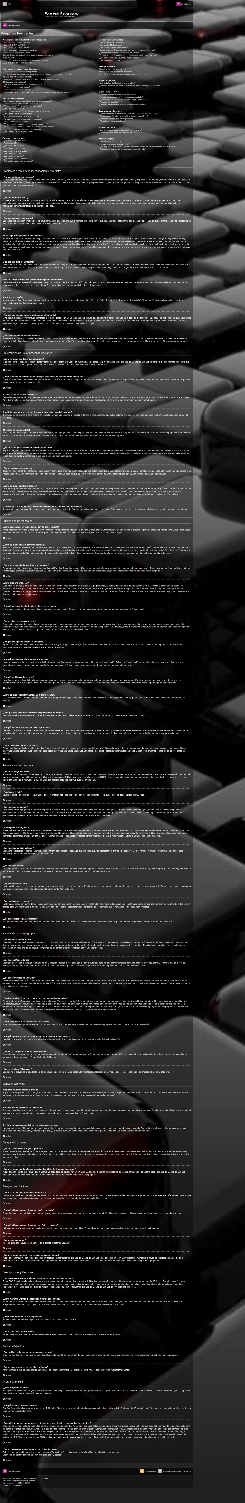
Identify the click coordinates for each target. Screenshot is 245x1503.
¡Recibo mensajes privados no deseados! (115, 72)
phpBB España (29, 1481)
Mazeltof (22, 1483)
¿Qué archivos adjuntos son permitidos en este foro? (120, 130)
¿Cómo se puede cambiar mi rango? (17, 90)
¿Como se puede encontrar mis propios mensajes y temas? (123, 105)
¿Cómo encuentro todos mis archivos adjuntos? (118, 133)
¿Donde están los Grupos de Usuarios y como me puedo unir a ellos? (127, 50)
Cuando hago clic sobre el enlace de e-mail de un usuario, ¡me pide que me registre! (36, 92)
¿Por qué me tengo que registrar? (16, 42)
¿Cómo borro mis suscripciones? (112, 121)
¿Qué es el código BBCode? (14, 141)
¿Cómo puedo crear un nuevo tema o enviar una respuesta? (27, 101)
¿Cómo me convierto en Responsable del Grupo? (119, 53)
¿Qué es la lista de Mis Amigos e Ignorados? (117, 83)
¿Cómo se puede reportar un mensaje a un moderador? (25, 124)
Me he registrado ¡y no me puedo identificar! (20, 50)
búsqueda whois (33, 1429)
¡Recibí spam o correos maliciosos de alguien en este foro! (122, 74)
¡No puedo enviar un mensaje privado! (114, 69)
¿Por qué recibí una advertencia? (16, 122)
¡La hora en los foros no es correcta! (17, 77)
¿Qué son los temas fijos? (13, 156)
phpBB (119, 435)
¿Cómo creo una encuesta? (13, 109)
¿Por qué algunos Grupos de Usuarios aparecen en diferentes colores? (128, 55)
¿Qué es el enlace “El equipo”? (111, 60)
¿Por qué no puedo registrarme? (15, 47)
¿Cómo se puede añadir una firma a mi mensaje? (22, 106)
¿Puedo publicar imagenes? (13, 148)
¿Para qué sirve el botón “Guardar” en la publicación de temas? (28, 127)
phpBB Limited (110, 1390)
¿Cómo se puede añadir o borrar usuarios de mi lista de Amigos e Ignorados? (130, 86)
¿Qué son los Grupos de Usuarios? (113, 47)
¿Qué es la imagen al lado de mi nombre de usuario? (23, 84)
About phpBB (28, 1393)
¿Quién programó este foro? (110, 141)
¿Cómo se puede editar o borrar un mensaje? (20, 104)
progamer (10, 1483)
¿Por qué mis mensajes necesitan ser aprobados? (22, 129)
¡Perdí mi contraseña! (11, 58)
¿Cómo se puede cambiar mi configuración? (20, 72)
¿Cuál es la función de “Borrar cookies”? (18, 63)
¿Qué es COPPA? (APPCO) (14, 45)
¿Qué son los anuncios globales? (16, 151)
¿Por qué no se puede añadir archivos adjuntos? (22, 119)
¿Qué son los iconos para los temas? (17, 161)
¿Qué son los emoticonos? (13, 146)
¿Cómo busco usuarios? (109, 102)
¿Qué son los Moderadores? (110, 45)
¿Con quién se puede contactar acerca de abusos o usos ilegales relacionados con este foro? (137, 146)
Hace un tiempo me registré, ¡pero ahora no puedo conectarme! (28, 55)
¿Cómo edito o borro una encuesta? (17, 114)
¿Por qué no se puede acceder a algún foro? (20, 116)
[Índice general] (23, 14)
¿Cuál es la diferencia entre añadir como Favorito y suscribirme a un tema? (129, 113)
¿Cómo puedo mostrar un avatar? (16, 87)
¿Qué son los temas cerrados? (15, 159)
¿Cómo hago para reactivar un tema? (17, 132)
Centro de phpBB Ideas (131, 1408)
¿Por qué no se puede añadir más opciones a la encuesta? (26, 111)
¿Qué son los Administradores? (111, 42)
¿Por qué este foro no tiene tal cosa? (113, 144)
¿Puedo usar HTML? (11, 143)
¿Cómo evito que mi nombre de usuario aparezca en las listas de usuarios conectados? (38, 74)
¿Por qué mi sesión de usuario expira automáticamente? (25, 60)
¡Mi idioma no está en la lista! (14, 82)
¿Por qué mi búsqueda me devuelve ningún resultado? (121, 97)
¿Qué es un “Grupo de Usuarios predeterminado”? (119, 58)
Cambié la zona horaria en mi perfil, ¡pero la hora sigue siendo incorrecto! (32, 79)
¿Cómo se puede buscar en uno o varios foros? (118, 94)
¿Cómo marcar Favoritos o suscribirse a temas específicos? (123, 116)
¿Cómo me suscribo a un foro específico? (116, 119)
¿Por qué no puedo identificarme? (16, 53)
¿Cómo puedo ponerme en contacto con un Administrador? (122, 149)
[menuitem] (6, 4)
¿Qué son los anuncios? (12, 153)
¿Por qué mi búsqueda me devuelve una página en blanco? (122, 100)
